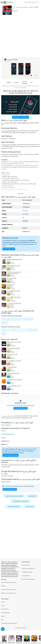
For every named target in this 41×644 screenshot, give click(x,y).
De (9, 330)
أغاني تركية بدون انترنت (12, 354)
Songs (31, 319)
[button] (20, 441)
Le (19, 330)
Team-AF (13, 339)
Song (3, 319)
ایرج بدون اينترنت (10, 284)
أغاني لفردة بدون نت (11, 278)
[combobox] (30, 2)
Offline (35, 330)
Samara (4, 330)
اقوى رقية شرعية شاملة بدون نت (14, 379)
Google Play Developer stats (28, 568)
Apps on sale (32, 496)
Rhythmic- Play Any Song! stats (8, 593)
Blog (2, 619)
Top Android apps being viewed (8, 582)
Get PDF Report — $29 (9, 248)
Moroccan (14, 319)
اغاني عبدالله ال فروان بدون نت (14, 303)
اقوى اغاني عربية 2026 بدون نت (14, 360)
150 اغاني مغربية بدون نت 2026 (14, 272)
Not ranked (25, 214)
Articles (3, 616)
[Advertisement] (20, 36)
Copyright (26, 319)
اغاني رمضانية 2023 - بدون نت (13, 385)
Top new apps (29, 506)
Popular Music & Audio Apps (20, 501)
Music (3, 333)
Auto (20, 319)
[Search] (38, 2)
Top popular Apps (26, 575)
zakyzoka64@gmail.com (7, 434)
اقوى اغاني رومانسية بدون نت (13, 348)
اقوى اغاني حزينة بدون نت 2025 (14, 342)
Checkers (3, 586)
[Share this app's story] (31, 75)
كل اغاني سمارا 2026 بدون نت (13, 291)
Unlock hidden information (20, 408)
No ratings (25, 210)
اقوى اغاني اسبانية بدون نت (13, 373)
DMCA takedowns (5, 612)
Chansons (29, 330)
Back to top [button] (37, 630)
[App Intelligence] (3, 629)
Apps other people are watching (14, 496)
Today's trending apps (14, 506)
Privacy (3, 605)
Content (8, 319)
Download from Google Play (21, 117)
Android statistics (26, 565)
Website (3, 437)
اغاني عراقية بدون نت (11, 367)
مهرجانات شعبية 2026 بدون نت (13, 297)
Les (24, 330)
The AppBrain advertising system (9, 623)
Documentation (4, 609)
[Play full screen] (36, 75)
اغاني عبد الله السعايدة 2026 (13, 266)
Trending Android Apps (27, 572)
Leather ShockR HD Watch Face (8, 589)
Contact (3, 602)
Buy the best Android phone (28, 579)
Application (4, 322)
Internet (14, 330)
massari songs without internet (14, 259)
